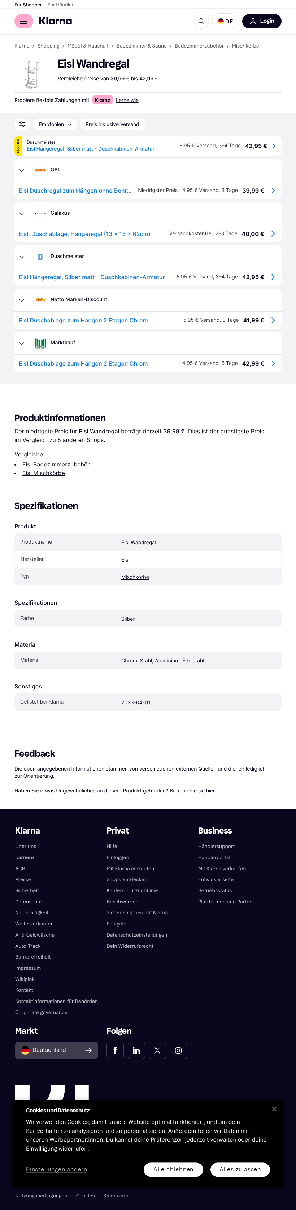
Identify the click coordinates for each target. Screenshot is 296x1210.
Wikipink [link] (25, 979)
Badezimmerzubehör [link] (199, 46)
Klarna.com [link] (116, 1196)
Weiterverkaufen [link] (34, 924)
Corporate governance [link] (41, 1012)
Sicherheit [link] (27, 891)
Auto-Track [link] (28, 946)
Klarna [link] (21, 46)
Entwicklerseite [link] (216, 879)
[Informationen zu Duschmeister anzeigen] (21, 257)
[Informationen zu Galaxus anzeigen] (21, 213)
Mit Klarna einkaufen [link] (130, 869)
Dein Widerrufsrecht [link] (129, 946)
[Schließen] (274, 1109)
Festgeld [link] (116, 924)
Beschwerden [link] (122, 902)
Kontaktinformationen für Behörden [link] (56, 1001)
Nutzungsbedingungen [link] (41, 1196)
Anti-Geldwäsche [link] (35, 935)
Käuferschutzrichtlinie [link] (132, 891)
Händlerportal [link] (214, 857)
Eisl (125, 560)
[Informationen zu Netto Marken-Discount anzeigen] (21, 300)
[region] (148, 1144)
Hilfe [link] (111, 846)
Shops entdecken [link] (126, 879)
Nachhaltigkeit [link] (32, 913)
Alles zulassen (240, 1169)
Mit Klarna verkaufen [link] (222, 869)
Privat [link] (117, 830)
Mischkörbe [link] (245, 46)
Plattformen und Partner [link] (226, 902)
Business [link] (215, 830)
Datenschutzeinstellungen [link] (136, 935)
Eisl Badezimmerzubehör (56, 464)
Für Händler (60, 5)
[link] (115, 1050)
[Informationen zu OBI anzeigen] (21, 170)
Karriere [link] (24, 857)
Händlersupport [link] (216, 846)
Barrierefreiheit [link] (33, 957)
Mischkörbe (135, 577)
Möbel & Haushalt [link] (88, 46)
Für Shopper (28, 5)
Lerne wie (127, 100)
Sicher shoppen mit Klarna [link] (137, 913)
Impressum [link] (28, 968)
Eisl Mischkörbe (43, 473)
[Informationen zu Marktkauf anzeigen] (21, 343)
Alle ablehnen (173, 1169)
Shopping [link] (49, 46)
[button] (225, 21)
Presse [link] (23, 879)
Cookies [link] (85, 1196)
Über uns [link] (25, 846)
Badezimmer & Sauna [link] (142, 46)
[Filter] (22, 124)
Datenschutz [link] (30, 902)
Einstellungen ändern (56, 1169)
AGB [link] (20, 869)
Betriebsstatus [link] (215, 891)
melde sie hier (198, 790)
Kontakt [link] (24, 990)
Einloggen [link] (117, 857)
